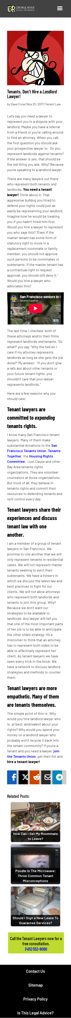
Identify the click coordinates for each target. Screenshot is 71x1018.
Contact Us (35, 971)
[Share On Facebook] (12, 777)
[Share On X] (23, 777)
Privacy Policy (35, 999)
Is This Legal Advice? (35, 1012)
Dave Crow (18, 104)
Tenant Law (53, 104)
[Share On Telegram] (57, 777)
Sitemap (35, 985)
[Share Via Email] (46, 777)
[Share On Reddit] (34, 777)
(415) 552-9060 (36, 948)
